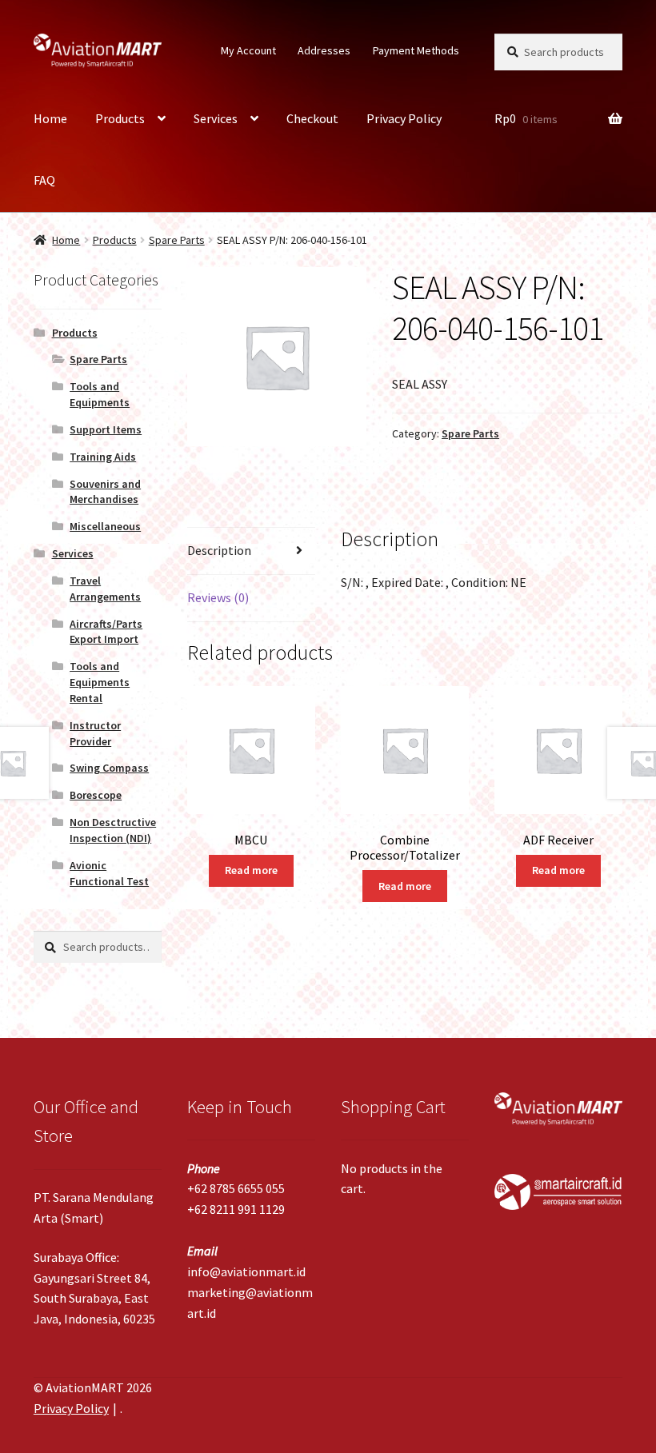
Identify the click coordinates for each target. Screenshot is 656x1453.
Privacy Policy (404, 118)
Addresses (324, 50)
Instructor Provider (95, 733)
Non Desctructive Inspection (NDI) (113, 830)
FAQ (44, 180)
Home (50, 118)
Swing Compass (109, 767)
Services (216, 118)
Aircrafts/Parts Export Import (106, 632)
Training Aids (103, 456)
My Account (248, 50)
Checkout (312, 118)
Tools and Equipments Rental (100, 682)
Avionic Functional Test (109, 873)
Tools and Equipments (100, 394)
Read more (251, 870)
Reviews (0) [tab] (218, 597)
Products (120, 118)
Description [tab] (219, 550)
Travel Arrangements (105, 588)
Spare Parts (177, 240)
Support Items (106, 429)
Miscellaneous (105, 526)
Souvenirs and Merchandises (105, 492)
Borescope (96, 795)
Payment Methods (416, 50)
